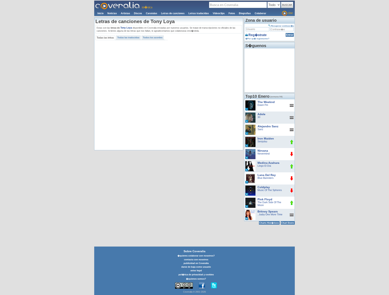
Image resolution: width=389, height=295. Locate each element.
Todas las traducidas (128, 37)
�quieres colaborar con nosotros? (196, 255)
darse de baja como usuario (196, 267)
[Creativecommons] (184, 285)
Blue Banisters (266, 178)
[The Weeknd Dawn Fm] (250, 101)
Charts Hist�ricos (269, 223)
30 (259, 117)
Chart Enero (287, 223)
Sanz (260, 129)
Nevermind (264, 153)
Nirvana (263, 150)
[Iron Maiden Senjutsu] (250, 138)
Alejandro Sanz (268, 126)
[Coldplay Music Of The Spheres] (250, 187)
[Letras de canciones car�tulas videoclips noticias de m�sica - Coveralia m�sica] (117, 3)
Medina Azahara (268, 162)
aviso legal (196, 270)
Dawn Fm (263, 105)
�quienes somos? (196, 279)
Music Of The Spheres (270, 190)
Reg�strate (257, 35)
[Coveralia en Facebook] (202, 285)
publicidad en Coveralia (196, 263)
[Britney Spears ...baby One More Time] (250, 211)
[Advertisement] (205, 62)
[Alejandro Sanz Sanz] (250, 126)
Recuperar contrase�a (282, 26)
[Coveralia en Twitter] (214, 285)
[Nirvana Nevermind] (250, 150)
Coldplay (264, 187)
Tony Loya (126, 27)
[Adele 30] (250, 114)
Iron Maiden (266, 138)
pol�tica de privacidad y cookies (196, 274)
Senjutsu (262, 141)
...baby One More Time (270, 214)
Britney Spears (268, 211)
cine (290, 13)
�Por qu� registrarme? (257, 39)
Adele (261, 114)
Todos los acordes (152, 37)
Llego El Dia (264, 165)
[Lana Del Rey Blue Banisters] (250, 174)
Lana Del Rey (267, 175)
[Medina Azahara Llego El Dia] (250, 162)
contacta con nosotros (196, 259)
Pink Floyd (265, 199)
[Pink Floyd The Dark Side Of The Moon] (250, 199)
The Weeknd (266, 102)
